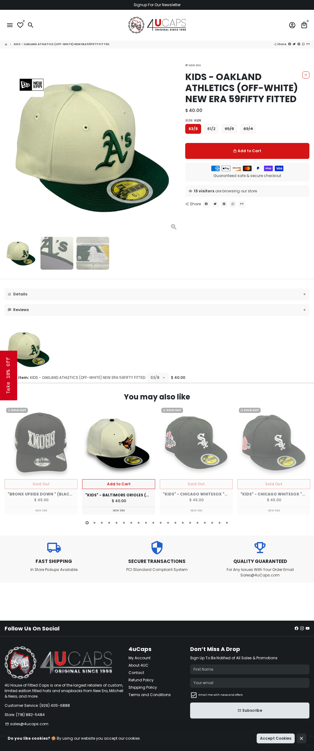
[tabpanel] (41, 460)
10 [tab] (153, 523)
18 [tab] (212, 523)
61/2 (211, 128)
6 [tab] (124, 523)
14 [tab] (183, 523)
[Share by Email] (308, 44)
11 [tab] (161, 523)
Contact (136, 672)
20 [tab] (227, 523)
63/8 (193, 128)
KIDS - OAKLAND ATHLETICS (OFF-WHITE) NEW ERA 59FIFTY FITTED (61, 44)
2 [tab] (94, 523)
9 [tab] (146, 523)
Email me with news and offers (220, 695)
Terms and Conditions (149, 694)
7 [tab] (131, 523)
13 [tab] (175, 523)
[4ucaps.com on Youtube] (307, 628)
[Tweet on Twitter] (294, 44)
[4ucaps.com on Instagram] (302, 628)
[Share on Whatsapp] (303, 44)
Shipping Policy (142, 687)
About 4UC (138, 665)
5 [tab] (116, 523)
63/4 (248, 128)
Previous (10, 461)
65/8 (229, 128)
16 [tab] (197, 523)
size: (193, 120)
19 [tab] (219, 523)
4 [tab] (109, 523)
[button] (8, 375)
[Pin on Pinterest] (298, 44)
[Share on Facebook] (289, 44)
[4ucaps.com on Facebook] (296, 628)
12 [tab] (168, 523)
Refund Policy (141, 680)
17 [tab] (205, 523)
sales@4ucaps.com (26, 723)
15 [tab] (190, 523)
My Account (139, 657)
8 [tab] (138, 523)
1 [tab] (87, 523)
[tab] (157, 294)
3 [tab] (102, 523)
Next (174, 146)
